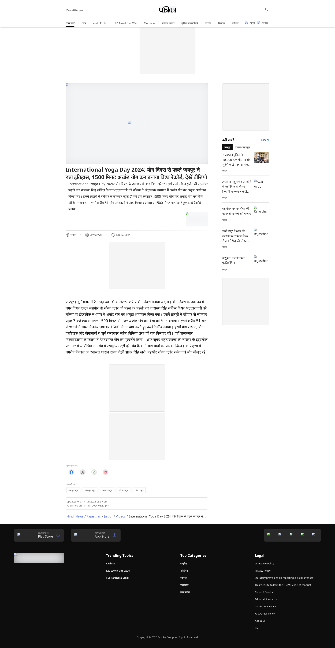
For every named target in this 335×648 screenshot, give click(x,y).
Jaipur (108, 516)
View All (265, 139)
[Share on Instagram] (105, 472)
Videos (121, 516)
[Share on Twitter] (82, 472)
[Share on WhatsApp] (94, 472)
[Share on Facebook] (71, 472)
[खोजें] (266, 9)
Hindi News (75, 516)
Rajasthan (94, 516)
